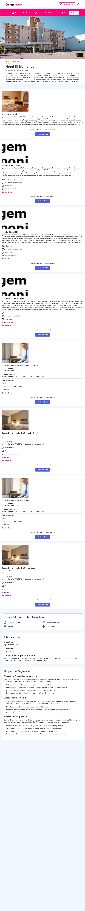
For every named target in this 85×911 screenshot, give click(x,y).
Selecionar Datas (42, 134)
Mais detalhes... (7, 192)
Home (8, 61)
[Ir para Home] (14, 4)
